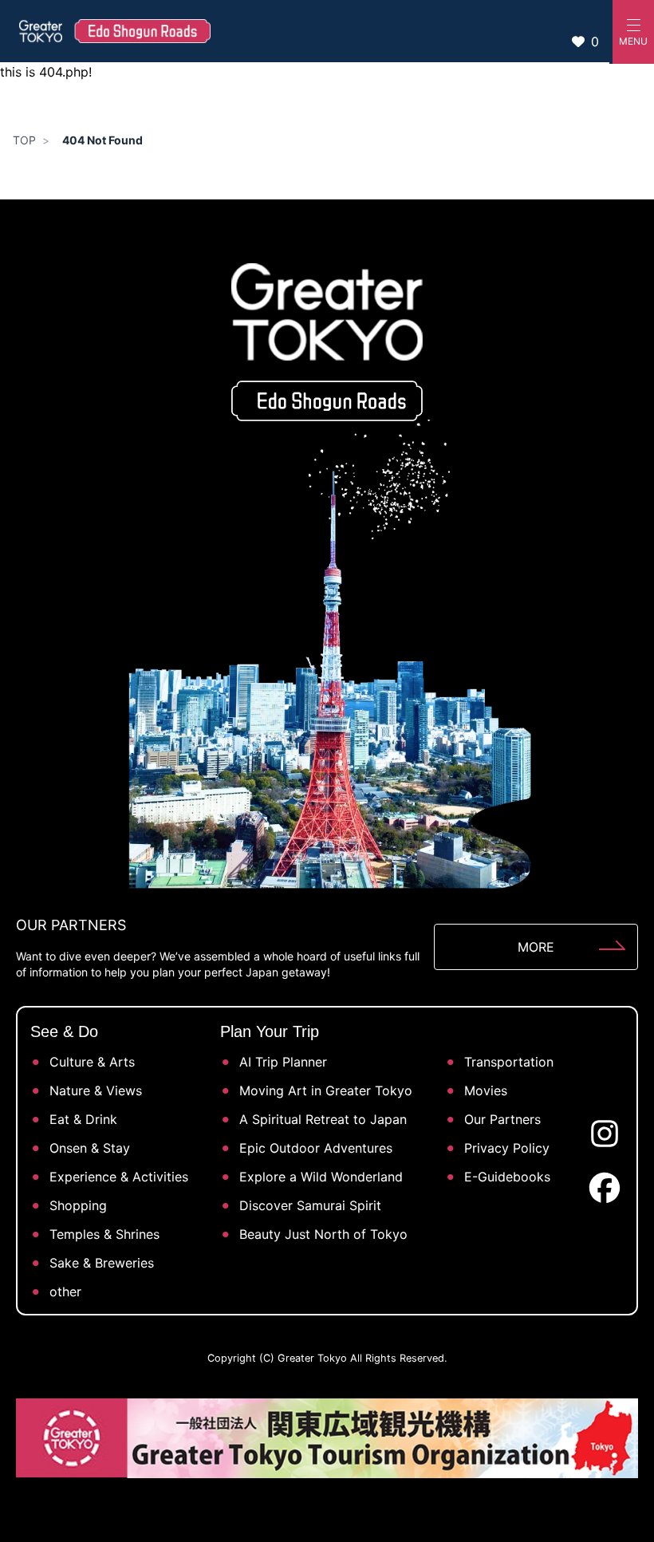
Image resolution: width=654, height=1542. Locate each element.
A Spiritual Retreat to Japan (323, 1119)
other (65, 1291)
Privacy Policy (507, 1148)
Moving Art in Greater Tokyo (325, 1090)
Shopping (78, 1205)
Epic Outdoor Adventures (315, 1148)
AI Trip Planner (283, 1062)
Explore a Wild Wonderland (321, 1177)
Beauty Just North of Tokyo (323, 1234)
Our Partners (502, 1119)
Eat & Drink (83, 1119)
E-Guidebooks (507, 1177)
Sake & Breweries (101, 1263)
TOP (24, 140)
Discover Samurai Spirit (310, 1205)
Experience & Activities (118, 1177)
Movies (485, 1090)
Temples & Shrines (104, 1234)
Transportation (509, 1062)
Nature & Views (95, 1090)
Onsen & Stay (89, 1148)
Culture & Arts (92, 1062)
